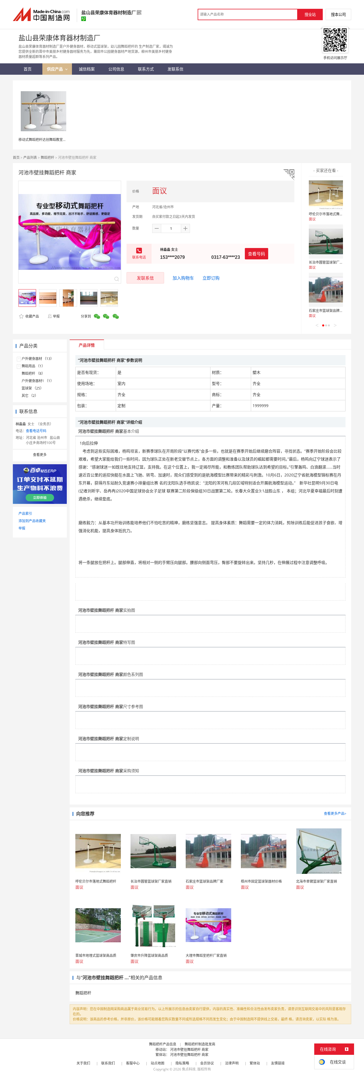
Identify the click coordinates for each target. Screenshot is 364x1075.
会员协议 (207, 1063)
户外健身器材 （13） (38, 358)
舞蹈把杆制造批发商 (200, 1044)
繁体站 (255, 1063)
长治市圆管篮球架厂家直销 (329, 262)
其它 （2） (30, 395)
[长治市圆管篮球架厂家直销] (326, 241)
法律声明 (232, 1063)
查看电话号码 (36, 430)
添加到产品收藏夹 (32, 520)
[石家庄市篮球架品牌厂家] (326, 290)
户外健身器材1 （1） (38, 380)
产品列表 (30, 157)
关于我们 (83, 1063)
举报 (56, 316)
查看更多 (40, 454)
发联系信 (145, 278)
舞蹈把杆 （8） (33, 373)
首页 (16, 157)
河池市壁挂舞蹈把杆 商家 (189, 1049)
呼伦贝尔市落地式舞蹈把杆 (329, 214)
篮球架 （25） (33, 388)
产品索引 (25, 513)
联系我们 (108, 1063)
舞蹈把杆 (47, 157)
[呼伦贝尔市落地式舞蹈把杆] (326, 193)
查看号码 (256, 254)
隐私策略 (182, 1063)
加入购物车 (183, 278)
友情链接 (278, 1063)
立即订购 (211, 278)
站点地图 (157, 1063)
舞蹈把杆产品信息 (162, 1044)
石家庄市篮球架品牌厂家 (327, 310)
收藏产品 (31, 316)
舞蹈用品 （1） (33, 366)
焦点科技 (189, 1069)
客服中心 (133, 1063)
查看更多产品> (335, 813)
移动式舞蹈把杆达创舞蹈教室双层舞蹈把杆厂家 (54, 139)
